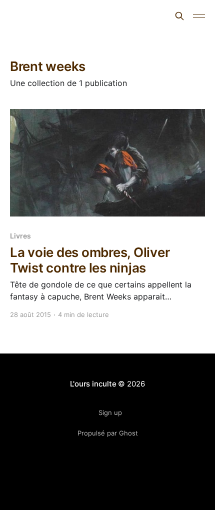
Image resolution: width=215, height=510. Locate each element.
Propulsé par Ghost (108, 433)
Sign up (110, 412)
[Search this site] (180, 16)
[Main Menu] (199, 16)
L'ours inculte (45, 15)
